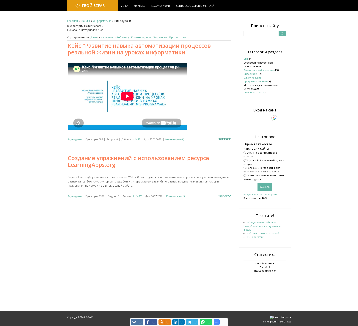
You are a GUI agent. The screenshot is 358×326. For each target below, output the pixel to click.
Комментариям (141, 37)
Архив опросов (269, 194)
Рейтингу (122, 37)
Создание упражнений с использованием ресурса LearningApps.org (138, 161)
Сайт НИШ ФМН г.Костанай (263, 233)
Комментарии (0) (174, 139)
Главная (72, 21)
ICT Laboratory (255, 237)
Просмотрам (177, 37)
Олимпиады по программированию (256, 79)
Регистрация (270, 321)
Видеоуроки (75, 139)
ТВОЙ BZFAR (93, 5)
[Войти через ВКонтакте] (255, 118)
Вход (282, 321)
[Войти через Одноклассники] (281, 118)
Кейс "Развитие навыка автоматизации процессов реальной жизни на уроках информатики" (139, 49)
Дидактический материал (259, 70)
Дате (93, 37)
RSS (289, 321)
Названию (107, 37)
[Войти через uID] (249, 118)
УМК (246, 59)
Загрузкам (160, 37)
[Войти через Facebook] (261, 118)
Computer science (254, 92)
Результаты (251, 194)
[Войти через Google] (274, 118)
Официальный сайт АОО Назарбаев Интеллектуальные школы (262, 226)
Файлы (85, 21)
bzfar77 (136, 139)
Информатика (102, 21)
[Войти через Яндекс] (268, 118)
